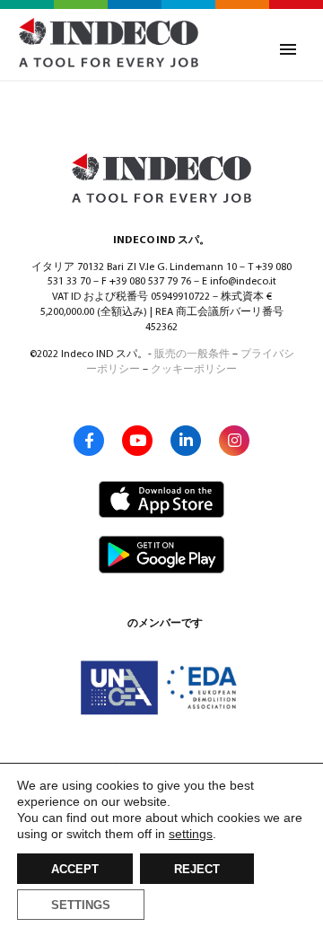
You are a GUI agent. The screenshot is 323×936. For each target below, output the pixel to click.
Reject (197, 869)
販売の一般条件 (192, 354)
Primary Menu (288, 49)
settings (191, 834)
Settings (80, 905)
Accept (75, 869)
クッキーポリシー (194, 369)
